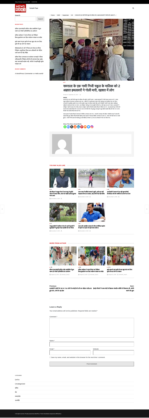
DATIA (109, 267)
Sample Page (33, 8)
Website (96, 349)
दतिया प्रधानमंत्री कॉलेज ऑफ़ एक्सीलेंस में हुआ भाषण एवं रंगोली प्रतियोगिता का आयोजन (61, 270)
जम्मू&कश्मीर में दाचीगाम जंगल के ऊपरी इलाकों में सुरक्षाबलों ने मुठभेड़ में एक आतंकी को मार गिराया (61, 227)
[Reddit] (75, 126)
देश (64, 82)
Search (17, 15)
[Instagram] (91, 126)
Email (51, 349)
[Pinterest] (81, 126)
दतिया (51, 267)
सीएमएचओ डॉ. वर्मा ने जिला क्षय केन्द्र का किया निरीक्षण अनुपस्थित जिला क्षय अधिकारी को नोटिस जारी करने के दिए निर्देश (28, 50)
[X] (71, 126)
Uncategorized (20, 384)
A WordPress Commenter (24, 73)
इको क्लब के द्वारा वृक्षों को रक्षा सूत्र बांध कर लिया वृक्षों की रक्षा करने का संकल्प (119, 270)
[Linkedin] (78, 126)
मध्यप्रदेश (17, 396)
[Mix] (85, 126)
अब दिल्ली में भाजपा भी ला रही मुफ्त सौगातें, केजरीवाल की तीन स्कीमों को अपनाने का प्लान (118, 193)
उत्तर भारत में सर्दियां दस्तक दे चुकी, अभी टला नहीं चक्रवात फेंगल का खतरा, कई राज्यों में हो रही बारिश (91, 193)
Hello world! (39, 73)
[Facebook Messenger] (88, 126)
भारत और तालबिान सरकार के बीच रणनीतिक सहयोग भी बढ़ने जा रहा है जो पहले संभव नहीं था (91, 227)
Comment (53, 317)
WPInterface (58, 413)
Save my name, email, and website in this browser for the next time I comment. (78, 357)
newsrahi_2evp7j (65, 274)
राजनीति (17, 400)
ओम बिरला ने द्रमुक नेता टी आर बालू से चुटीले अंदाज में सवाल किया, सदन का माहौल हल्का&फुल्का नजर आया (62, 193)
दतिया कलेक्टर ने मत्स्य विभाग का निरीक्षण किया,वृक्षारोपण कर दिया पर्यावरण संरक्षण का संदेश (90, 270)
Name (52, 341)
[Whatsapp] (64, 126)
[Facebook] (68, 126)
